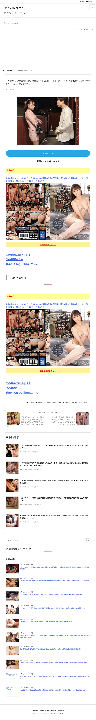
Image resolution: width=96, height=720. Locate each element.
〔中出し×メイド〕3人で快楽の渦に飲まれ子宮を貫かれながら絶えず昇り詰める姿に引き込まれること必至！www (52, 608)
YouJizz (40, 402)
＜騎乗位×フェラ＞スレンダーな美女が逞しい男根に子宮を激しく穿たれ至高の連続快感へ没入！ (47, 622)
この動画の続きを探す (18, 254)
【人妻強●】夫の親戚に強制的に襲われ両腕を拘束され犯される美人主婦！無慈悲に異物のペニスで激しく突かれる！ (53, 690)
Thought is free (58, 713)
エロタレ (48, 402)
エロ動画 (15, 23)
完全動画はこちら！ (48, 245)
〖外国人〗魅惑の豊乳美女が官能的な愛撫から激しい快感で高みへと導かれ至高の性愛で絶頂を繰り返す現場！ (51, 649)
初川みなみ (66, 402)
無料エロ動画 (83, 402)
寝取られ (74, 402)
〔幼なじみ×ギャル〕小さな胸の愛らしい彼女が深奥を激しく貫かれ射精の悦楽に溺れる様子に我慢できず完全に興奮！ (53, 662)
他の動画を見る (14, 259)
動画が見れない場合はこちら (22, 264)
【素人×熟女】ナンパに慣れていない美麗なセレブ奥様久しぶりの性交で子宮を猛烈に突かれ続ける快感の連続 (51, 594)
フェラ (54, 402)
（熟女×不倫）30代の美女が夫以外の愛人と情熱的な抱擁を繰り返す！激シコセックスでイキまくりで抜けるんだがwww (54, 581)
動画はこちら (48, 153)
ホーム (7, 23)
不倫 (59, 402)
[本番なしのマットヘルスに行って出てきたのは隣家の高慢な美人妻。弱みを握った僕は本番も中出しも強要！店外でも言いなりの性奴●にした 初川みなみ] (48, 211)
